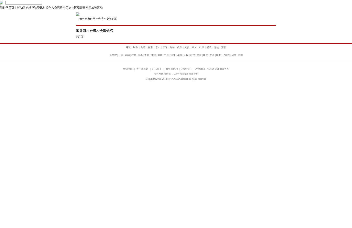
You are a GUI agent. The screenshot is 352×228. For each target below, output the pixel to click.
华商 (233, 55)
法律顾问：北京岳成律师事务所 (212, 69)
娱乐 (179, 47)
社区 (74, 7)
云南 (85, 7)
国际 (165, 47)
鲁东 (146, 55)
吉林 (127, 55)
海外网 (91, 18)
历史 (68, 7)
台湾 (57, 7)
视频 (80, 7)
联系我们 (186, 69)
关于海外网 (142, 69)
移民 (205, 55)
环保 (186, 55)
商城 (153, 55)
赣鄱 (218, 55)
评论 (34, 7)
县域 (179, 55)
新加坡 (92, 7)
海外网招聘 (172, 69)
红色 (133, 55)
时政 (135, 47)
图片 (194, 47)
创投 (192, 55)
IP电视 (226, 55)
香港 (63, 7)
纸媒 (240, 55)
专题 (216, 47)
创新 (159, 55)
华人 (51, 7)
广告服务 (157, 69)
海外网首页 (7, 7)
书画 (212, 55)
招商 (172, 55)
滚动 (100, 7)
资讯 (40, 7)
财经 (45, 7)
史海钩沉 (111, 18)
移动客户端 (24, 7)
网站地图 (128, 69)
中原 (166, 55)
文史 (187, 47)
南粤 (140, 55)
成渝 (199, 55)
